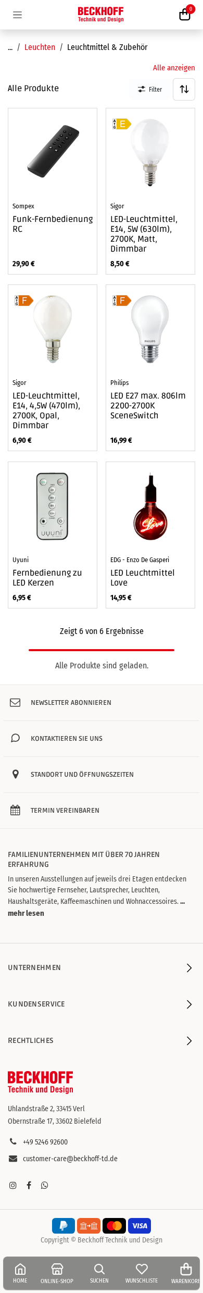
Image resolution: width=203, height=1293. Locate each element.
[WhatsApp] (44, 1185)
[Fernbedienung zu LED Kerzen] (52, 506)
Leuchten (39, 47)
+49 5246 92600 (45, 1142)
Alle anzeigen (174, 67)
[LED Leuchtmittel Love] (150, 506)
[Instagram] (13, 1185)
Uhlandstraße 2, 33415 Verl (46, 1108)
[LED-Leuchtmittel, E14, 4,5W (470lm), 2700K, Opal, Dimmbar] (52, 329)
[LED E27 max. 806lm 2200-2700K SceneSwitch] (150, 329)
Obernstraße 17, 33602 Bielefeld (55, 1121)
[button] (184, 89)
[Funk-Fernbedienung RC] (52, 152)
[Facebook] (28, 1185)
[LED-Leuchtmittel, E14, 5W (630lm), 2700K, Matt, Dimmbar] (150, 152)
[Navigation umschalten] (17, 14)
